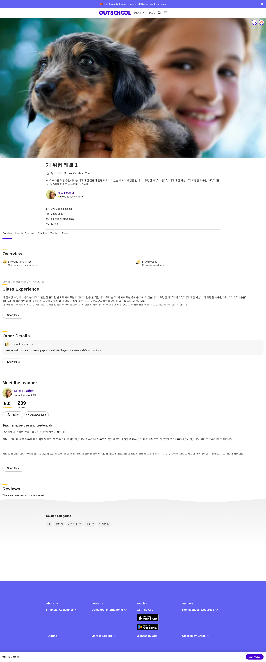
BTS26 (138, 4)
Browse (137, 13)
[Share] (254, 22)
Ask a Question (38, 414)
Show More (13, 315)
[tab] (7, 233)
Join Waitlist (254, 657)
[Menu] (165, 12)
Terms (157, 4)
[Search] (159, 12)
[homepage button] (115, 13)
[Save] (261, 22)
